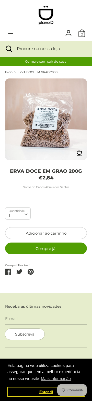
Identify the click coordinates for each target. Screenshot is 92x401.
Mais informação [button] (56, 378)
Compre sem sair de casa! (46, 61)
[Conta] (68, 31)
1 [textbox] (9, 215)
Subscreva (24, 334)
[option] (46, 61)
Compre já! (46, 248)
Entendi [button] (46, 392)
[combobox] (18, 213)
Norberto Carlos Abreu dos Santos (46, 187)
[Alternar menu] (10, 33)
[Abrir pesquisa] (8, 48)
